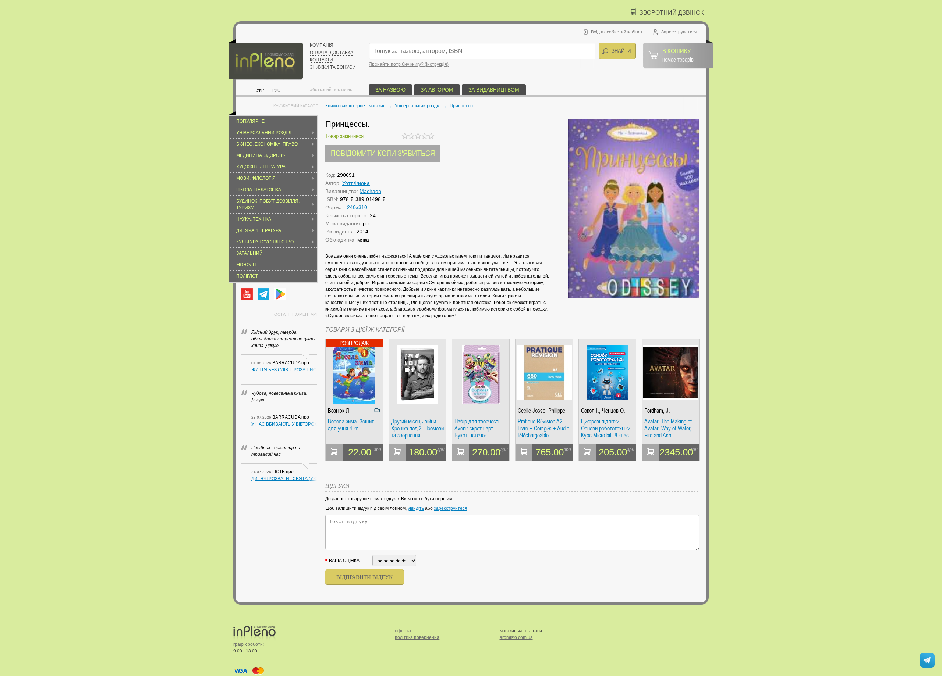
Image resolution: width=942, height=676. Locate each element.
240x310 (357, 207)
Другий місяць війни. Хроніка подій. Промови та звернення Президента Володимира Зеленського (417, 428)
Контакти (321, 59)
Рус (276, 90)
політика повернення (417, 637)
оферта (403, 630)
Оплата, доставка (331, 52)
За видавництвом (493, 90)
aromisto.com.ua (516, 637)
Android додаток (280, 294)
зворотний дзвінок (672, 13)
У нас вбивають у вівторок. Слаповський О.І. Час (284, 424)
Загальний (249, 253)
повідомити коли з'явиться (383, 153)
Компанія (321, 45)
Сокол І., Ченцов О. (603, 410)
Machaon (370, 191)
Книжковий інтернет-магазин (355, 105)
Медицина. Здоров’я (261, 155)
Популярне (250, 121)
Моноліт (246, 264)
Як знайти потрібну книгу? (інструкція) (409, 64)
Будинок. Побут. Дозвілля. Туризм (268, 204)
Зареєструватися (679, 32)
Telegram (263, 294)
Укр (260, 90)
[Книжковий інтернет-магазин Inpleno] (266, 59)
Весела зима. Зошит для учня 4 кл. (351, 425)
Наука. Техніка (253, 219)
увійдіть (416, 508)
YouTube (247, 294)
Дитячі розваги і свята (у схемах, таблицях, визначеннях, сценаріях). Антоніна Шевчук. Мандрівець (284, 478)
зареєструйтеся (450, 508)
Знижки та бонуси (333, 67)
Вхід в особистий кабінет (617, 32)
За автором (437, 90)
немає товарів (678, 55)
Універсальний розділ (263, 132)
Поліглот (247, 276)
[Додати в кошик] (334, 452)
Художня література (261, 166)
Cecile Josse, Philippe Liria (541, 410)
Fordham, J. (657, 410)
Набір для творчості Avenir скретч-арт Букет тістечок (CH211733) (476, 428)
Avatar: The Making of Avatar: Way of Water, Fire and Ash (668, 428)
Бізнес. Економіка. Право (267, 144)
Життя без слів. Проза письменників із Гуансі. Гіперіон (284, 369)
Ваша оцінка (344, 560)
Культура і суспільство (265, 241)
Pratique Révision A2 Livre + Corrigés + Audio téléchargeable (543, 428)
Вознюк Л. (339, 410)
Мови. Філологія (256, 178)
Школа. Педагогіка (258, 189)
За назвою (390, 90)
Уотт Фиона (356, 183)
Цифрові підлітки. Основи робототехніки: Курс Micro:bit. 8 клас (606, 428)
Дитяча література (258, 230)
